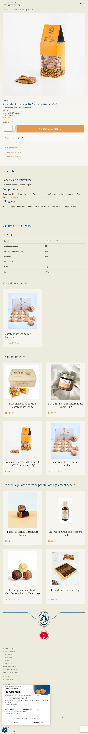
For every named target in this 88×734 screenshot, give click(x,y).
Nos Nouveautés (9, 651)
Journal (6, 677)
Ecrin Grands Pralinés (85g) (65, 590)
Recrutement (8, 680)
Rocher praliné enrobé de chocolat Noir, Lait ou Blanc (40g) (22, 592)
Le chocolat (7, 663)
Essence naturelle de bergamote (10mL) (65, 533)
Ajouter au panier (48, 128)
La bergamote (8, 657)
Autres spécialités (10, 666)
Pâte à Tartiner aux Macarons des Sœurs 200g (65, 405)
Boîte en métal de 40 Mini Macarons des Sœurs (22, 405)
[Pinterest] (23, 138)
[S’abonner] (63, 717)
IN (14, 731)
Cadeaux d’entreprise (11, 672)
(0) (81, 3)
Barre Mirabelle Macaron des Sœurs (22, 533)
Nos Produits (8, 648)
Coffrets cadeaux (10, 669)
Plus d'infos (6, 117)
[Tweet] (18, 138)
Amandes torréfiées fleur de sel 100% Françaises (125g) (22, 463)
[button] (83, 3)
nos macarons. (11, 197)
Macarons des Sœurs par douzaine (18, 335)
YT (10, 731)
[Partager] (14, 138)
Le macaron (7, 654)
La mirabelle (7, 660)
